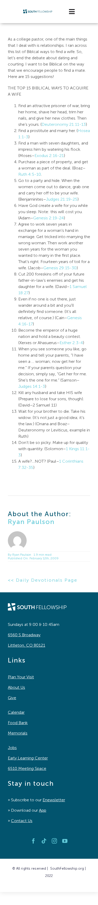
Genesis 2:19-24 (48, 217)
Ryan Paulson (31, 522)
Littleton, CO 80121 (26, 645)
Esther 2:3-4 (71, 342)
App (42, 810)
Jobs (12, 747)
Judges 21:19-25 (61, 199)
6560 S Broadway (24, 634)
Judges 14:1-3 (31, 386)
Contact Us (21, 820)
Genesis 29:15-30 (60, 267)
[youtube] (64, 841)
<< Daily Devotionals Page (42, 580)
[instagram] (54, 841)
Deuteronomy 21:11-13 (64, 124)
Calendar (16, 712)
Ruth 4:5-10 (29, 174)
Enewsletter (54, 799)
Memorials (17, 733)
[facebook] (33, 841)
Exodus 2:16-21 (49, 155)
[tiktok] (44, 841)
